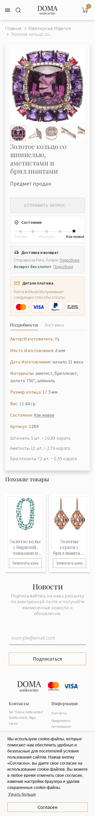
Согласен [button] (47, 807)
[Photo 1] (18, 133)
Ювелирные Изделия (49, 28)
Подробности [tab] (24, 325)
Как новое (44, 415)
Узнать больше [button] (22, 794)
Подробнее (70, 259)
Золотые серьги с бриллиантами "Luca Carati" (69, 547)
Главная (13, 28)
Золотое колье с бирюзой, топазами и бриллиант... (25, 547)
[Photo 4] (68, 133)
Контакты (59, 713)
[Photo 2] (35, 133)
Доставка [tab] (54, 325)
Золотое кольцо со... (31, 34)
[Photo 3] (51, 133)
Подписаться (47, 659)
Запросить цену (25, 563)
